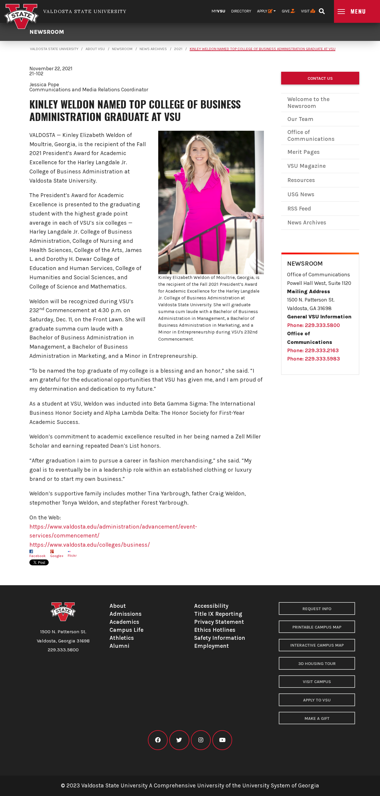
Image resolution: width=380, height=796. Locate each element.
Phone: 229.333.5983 (313, 359)
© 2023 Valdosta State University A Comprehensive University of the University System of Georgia (190, 785)
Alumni (119, 646)
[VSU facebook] (158, 740)
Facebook (37, 556)
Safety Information (219, 638)
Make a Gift (317, 718)
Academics (124, 622)
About (118, 606)
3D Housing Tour (317, 663)
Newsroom (46, 31)
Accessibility (211, 606)
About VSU (95, 49)
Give (286, 11)
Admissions (126, 614)
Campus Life (126, 630)
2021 (178, 49)
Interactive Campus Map (317, 645)
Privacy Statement (219, 622)
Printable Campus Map (316, 627)
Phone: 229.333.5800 (313, 325)
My (218, 11)
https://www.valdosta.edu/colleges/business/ (89, 544)
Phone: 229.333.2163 (313, 350)
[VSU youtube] (222, 740)
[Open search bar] (321, 9)
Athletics (122, 638)
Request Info (317, 608)
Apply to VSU (317, 700)
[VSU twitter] (179, 740)
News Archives (153, 49)
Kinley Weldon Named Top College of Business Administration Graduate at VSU (262, 49)
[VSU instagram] (201, 740)
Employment (211, 646)
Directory (241, 11)
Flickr (72, 555)
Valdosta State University (54, 49)
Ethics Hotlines (214, 630)
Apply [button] (262, 11)
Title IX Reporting (218, 614)
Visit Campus (317, 681)
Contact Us (320, 78)
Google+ (57, 556)
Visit (306, 11)
